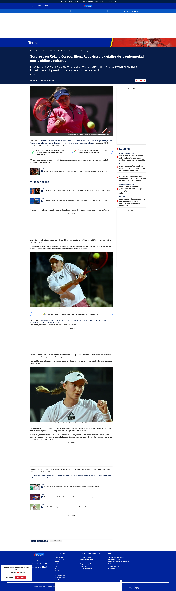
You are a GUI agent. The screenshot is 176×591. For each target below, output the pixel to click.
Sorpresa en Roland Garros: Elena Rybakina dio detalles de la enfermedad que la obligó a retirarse (68, 51)
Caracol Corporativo (59, 577)
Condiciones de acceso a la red (116, 557)
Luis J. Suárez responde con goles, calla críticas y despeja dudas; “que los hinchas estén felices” (131, 190)
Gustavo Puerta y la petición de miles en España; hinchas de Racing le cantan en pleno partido (132, 158)
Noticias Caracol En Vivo (101, 1)
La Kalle (56, 564)
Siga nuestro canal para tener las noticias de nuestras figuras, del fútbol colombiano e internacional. (51, 152)
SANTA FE (49, 11)
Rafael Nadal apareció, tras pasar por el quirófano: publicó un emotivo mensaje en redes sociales (74, 507)
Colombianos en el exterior (126, 153)
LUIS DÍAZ (104, 11)
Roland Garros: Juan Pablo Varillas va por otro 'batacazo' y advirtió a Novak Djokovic (70, 497)
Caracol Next (57, 579)
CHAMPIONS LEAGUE (78, 11)
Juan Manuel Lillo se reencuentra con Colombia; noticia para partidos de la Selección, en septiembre (132, 202)
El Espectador (57, 570)
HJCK (55, 566)
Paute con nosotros (85, 573)
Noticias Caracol (58, 557)
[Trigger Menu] (31, 6)
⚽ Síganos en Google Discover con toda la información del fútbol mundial (92, 151)
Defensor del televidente (86, 559)
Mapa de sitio (83, 570)
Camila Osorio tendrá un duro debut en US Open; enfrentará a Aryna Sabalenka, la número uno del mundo (77, 190)
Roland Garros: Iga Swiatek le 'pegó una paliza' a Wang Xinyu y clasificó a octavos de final (71, 486)
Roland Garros (56, 540)
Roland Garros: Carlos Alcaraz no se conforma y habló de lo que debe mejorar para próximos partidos (75, 171)
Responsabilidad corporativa (115, 559)
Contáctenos (83, 566)
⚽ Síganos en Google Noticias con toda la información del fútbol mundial (73, 314)
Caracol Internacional (59, 575)
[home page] (61, 1)
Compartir (142, 80)
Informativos (112, 1)
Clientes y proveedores (86, 568)
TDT (81, 561)
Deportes (13, 572)
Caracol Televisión (59, 559)
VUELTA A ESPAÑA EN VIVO (62, 11)
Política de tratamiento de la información (119, 561)
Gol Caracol (77, 1)
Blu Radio (56, 561)
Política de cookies (113, 564)
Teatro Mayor (57, 573)
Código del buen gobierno (86, 564)
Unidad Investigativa (87, 1)
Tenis (40, 51)
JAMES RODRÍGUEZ (114, 11)
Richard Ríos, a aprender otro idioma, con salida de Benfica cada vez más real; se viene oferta (132, 178)
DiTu (55, 568)
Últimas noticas (68, 1)
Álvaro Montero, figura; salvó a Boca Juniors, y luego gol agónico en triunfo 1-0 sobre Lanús (132, 168)
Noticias (22, 572)
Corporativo (111, 568)
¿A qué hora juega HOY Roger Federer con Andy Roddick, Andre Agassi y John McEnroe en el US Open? (76, 200)
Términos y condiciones (114, 566)
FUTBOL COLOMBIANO (92, 11)
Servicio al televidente (85, 557)
